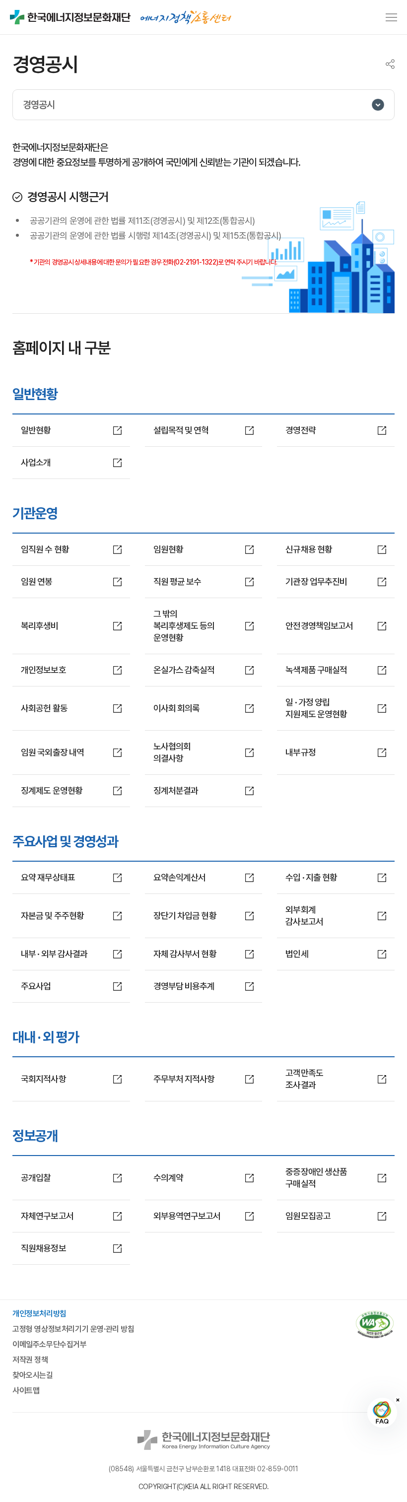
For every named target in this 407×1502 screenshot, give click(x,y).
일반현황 (36, 430)
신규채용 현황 (308, 549)
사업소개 (36, 462)
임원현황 (168, 549)
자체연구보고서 (47, 1216)
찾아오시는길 (32, 1375)
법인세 (296, 954)
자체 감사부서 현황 (184, 954)
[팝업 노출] (185, 17)
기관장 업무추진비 (316, 581)
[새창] (375, 1325)
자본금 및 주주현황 (52, 915)
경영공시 (39, 105)
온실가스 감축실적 (184, 670)
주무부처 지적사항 (184, 1079)
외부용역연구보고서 (187, 1216)
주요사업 (36, 986)
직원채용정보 (43, 1248)
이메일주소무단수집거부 (49, 1345)
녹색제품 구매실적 (316, 670)
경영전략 (300, 430)
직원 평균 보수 (177, 581)
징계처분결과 (176, 790)
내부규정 (300, 752)
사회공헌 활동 (44, 708)
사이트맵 (25, 1391)
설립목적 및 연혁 (181, 430)
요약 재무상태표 (48, 877)
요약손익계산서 (179, 877)
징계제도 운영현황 (51, 790)
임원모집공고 (308, 1216)
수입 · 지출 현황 (311, 877)
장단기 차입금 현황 (184, 915)
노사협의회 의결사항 (172, 752)
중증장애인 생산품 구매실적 (316, 1177)
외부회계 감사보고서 (304, 915)
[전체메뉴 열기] (391, 17)
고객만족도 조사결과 (304, 1079)
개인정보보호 (43, 670)
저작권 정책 (30, 1360)
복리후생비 (40, 625)
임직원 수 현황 (45, 549)
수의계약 (168, 1177)
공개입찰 (36, 1177)
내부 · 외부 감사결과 (54, 954)
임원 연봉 (37, 581)
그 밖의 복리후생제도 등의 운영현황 (184, 626)
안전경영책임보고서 (319, 625)
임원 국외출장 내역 (52, 752)
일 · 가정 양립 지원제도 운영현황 (316, 708)
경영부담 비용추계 (184, 986)
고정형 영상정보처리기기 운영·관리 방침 (73, 1329)
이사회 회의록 (176, 708)
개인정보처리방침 (39, 1314)
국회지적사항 (43, 1079)
